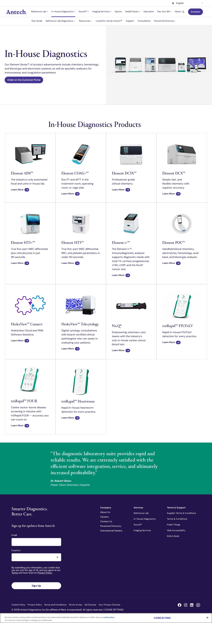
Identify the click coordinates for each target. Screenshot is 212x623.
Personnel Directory (110, 526)
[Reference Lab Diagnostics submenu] (74, 21)
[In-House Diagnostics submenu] (74, 11)
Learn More (17, 189)
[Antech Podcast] (198, 605)
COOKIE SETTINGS (113, 609)
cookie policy (109, 617)
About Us (105, 512)
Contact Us (106, 521)
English (180, 3)
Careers (104, 516)
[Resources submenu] (91, 21)
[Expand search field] (183, 11)
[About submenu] (182, 11)
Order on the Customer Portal (23, 79)
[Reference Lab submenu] (47, 11)
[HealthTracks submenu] (139, 11)
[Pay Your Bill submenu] (170, 11)
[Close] (207, 618)
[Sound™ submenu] (88, 11)
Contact (195, 11)
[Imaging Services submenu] (110, 11)
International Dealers (111, 530)
